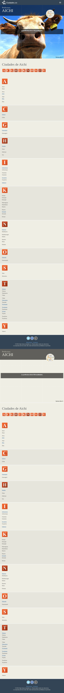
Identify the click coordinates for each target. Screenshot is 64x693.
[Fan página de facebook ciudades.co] (32, 338)
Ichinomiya (5, 167)
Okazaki (4, 257)
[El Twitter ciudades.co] (28, 338)
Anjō (3, 93)
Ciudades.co (11, 3)
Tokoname (5, 300)
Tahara (4, 289)
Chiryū (3, 114)
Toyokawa (4, 307)
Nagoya (4, 229)
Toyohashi (4, 304)
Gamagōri (4, 130)
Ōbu (3, 98)
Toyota (4, 311)
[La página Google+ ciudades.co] (36, 338)
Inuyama (4, 177)
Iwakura (4, 182)
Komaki (4, 211)
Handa (4, 146)
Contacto (35, 342)
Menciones (29, 342)
